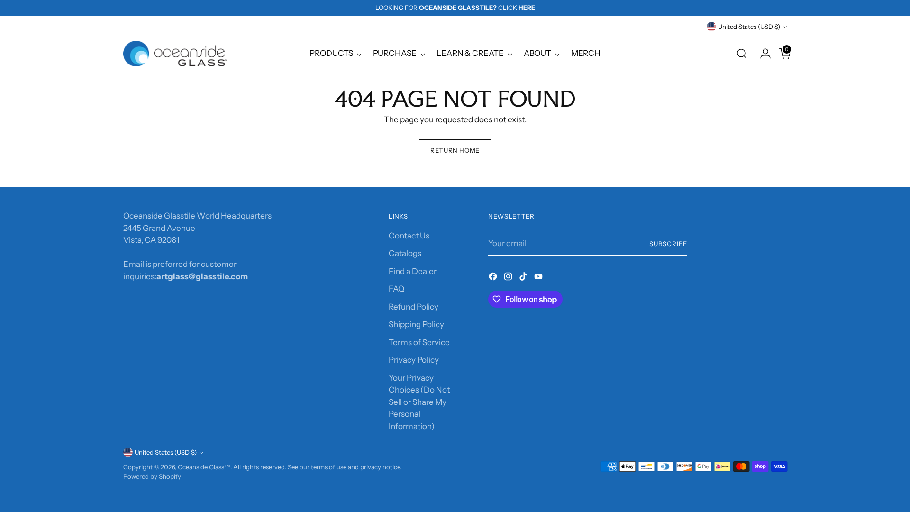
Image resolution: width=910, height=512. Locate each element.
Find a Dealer (413, 271)
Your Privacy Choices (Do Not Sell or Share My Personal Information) (419, 402)
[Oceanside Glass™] (175, 53)
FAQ (396, 288)
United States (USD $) (749, 26)
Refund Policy (413, 306)
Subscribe (668, 243)
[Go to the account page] (761, 53)
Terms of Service (419, 342)
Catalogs (405, 253)
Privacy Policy (414, 360)
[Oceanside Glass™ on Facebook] (494, 278)
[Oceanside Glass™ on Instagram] (509, 278)
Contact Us (409, 235)
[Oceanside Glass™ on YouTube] (539, 278)
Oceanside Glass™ (204, 467)
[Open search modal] (741, 53)
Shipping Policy (416, 324)
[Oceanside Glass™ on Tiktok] (524, 278)
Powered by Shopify (152, 476)
